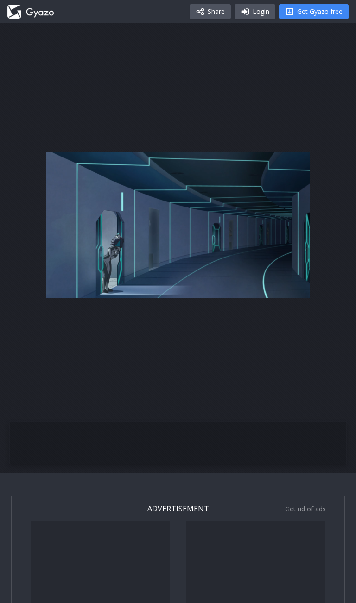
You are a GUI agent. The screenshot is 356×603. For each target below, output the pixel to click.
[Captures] (30, 11)
